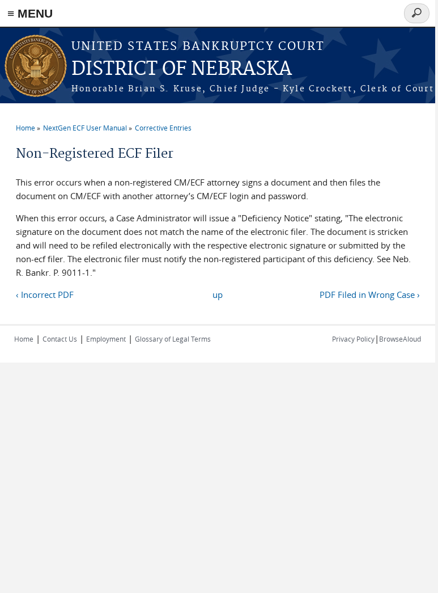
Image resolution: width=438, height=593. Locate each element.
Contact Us (59, 338)
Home (25, 127)
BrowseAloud (400, 338)
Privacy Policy (353, 338)
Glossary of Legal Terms (173, 338)
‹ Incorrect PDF (45, 294)
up (217, 294)
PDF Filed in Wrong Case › (370, 294)
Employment (106, 338)
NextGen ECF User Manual (85, 127)
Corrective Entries (163, 127)
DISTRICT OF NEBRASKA (181, 69)
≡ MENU (30, 13)
